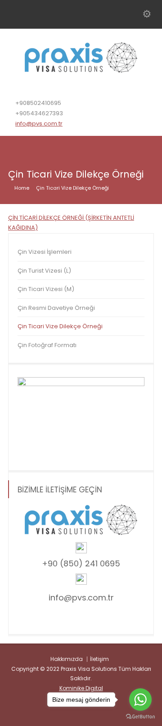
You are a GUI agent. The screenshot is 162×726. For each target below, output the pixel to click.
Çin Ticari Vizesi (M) (46, 289)
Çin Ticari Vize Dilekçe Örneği (60, 326)
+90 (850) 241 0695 (81, 563)
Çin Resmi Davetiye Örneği (56, 308)
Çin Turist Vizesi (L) (44, 270)
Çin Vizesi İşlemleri (45, 252)
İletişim (99, 659)
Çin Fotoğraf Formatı (47, 345)
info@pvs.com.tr (39, 123)
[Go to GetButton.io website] (140, 717)
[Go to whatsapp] (140, 699)
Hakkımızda (66, 659)
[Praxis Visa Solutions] (81, 70)
